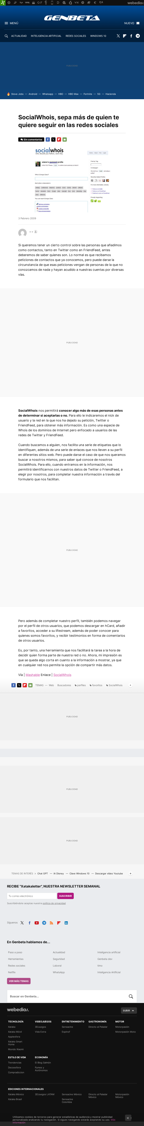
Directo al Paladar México (98, 1095)
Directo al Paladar (98, 1026)
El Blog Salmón (43, 1062)
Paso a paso (15, 952)
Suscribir (65, 895)
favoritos (97, 685)
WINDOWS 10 (98, 35)
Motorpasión (122, 1026)
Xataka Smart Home (15, 1043)
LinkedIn (66, 922)
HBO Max (73, 94)
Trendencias (14, 1062)
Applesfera (14, 1036)
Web (51, 685)
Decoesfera (14, 1067)
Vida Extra (40, 1031)
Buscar (131, 996)
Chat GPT (42, 873)
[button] (33, 232)
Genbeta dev (104, 958)
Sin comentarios (33, 139)
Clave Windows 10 (80, 873)
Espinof (66, 1031)
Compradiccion (16, 1072)
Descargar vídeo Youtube (109, 873)
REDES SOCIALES (76, 35)
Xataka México (16, 1094)
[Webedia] (18, 1009)
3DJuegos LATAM (44, 1094)
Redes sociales (16, 965)
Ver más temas (19, 981)
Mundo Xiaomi (16, 1049)
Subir (126, 1010)
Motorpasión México (122, 1095)
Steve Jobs (17, 94)
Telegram (138, 36)
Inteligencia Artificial (108, 972)
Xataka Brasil (15, 1099)
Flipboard (125, 36)
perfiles (81, 685)
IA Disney (59, 873)
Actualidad (59, 952)
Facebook (131, 36)
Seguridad (59, 958)
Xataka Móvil (15, 1031)
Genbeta (72, 17)
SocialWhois (62, 675)
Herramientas (15, 958)
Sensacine (67, 1026)
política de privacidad (54, 903)
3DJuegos (40, 1026)
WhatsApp (59, 972)
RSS (51, 922)
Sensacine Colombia (67, 1100)
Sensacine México (72, 1094)
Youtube (37, 922)
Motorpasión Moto (125, 1031)
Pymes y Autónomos (41, 1069)
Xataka (11, 1026)
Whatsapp (47, 94)
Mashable (33, 675)
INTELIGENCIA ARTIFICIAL (46, 35)
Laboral (57, 965)
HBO (60, 94)
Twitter (118, 36)
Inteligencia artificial (108, 952)
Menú (14, 23)
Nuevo (129, 23)
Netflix (12, 972)
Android (33, 94)
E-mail (65, 139)
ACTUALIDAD (19, 35)
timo (99, 965)
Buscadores (64, 685)
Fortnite (88, 94)
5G (98, 94)
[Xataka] (3, 3)
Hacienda (111, 94)
